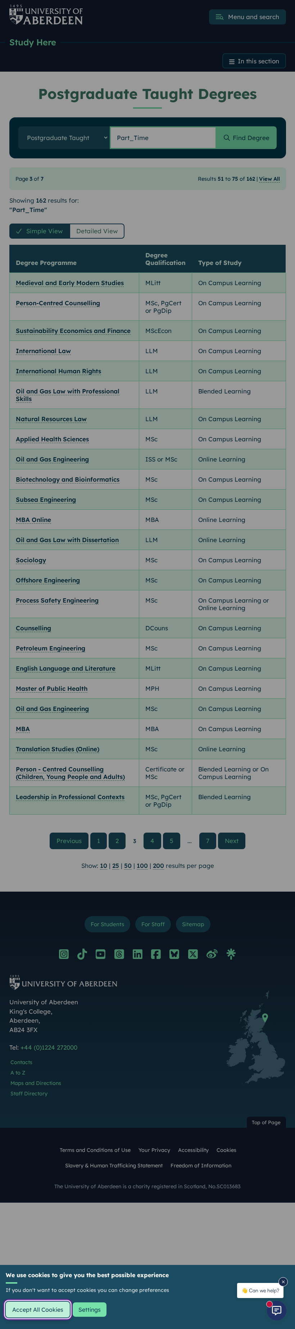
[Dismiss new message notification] (283, 1282)
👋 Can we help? (260, 1290)
